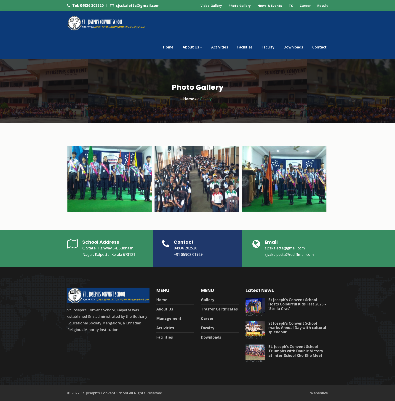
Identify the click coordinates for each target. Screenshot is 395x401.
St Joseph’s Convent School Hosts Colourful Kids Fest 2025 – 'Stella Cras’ (297, 304)
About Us (191, 47)
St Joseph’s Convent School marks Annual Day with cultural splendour (297, 327)
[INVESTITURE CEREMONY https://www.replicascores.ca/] (284, 176)
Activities (219, 47)
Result (322, 5)
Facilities (245, 47)
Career (305, 5)
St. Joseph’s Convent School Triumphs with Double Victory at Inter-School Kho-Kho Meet (295, 351)
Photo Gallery (240, 5)
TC (291, 5)
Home (168, 47)
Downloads (293, 47)
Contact (319, 47)
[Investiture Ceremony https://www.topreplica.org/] (109, 176)
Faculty (268, 47)
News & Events (269, 5)
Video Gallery (211, 5)
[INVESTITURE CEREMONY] (196, 176)
